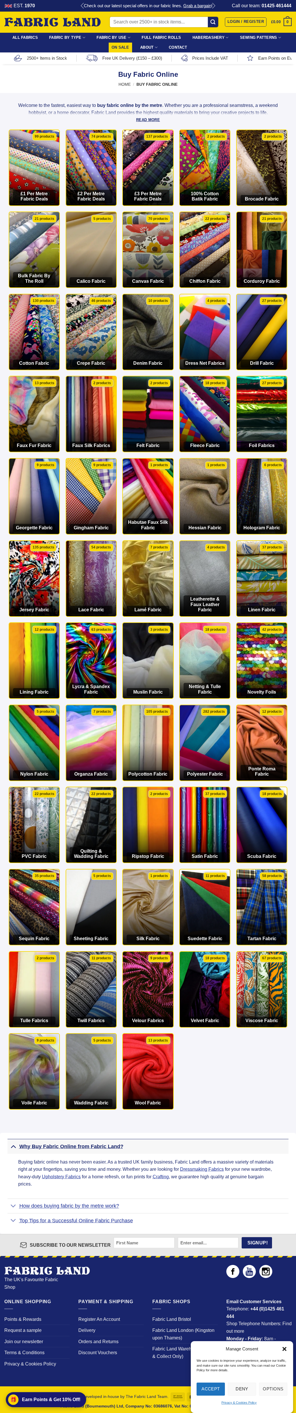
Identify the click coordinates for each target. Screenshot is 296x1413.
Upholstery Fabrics (61, 1176)
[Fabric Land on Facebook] (232, 1276)
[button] (284, 1349)
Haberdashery (209, 37)
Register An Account (99, 1319)
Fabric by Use (111, 37)
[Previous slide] (82, 6)
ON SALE (120, 47)
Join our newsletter (23, 1341)
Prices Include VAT (210, 58)
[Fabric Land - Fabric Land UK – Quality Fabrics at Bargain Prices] (52, 22)
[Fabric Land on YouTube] (249, 1276)
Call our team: (261, 5)
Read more (148, 120)
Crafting (161, 1176)
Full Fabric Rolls (161, 37)
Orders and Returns (98, 1341)
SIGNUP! (257, 1242)
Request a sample (23, 1330)
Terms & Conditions (24, 1352)
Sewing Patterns (258, 37)
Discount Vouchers (97, 1352)
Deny (242, 1388)
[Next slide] (213, 6)
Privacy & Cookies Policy (239, 1402)
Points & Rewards (22, 1319)
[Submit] (213, 22)
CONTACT (178, 47)
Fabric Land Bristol (171, 1319)
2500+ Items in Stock (47, 58)
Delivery (86, 1330)
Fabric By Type (65, 37)
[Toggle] (13, 1146)
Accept (210, 1388)
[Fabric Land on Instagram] (265, 1276)
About (146, 47)
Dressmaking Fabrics (202, 1169)
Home (125, 84)
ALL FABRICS (25, 37)
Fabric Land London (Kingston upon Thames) (183, 1334)
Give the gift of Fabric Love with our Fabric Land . (148, 5)
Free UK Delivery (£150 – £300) (132, 58)
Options (273, 1388)
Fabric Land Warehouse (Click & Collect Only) (183, 1352)
